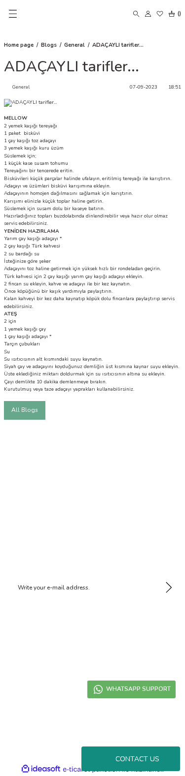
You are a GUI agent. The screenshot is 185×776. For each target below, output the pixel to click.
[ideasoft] (41, 769)
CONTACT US (137, 759)
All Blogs (24, 410)
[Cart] (173, 14)
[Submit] (168, 587)
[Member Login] (148, 14)
